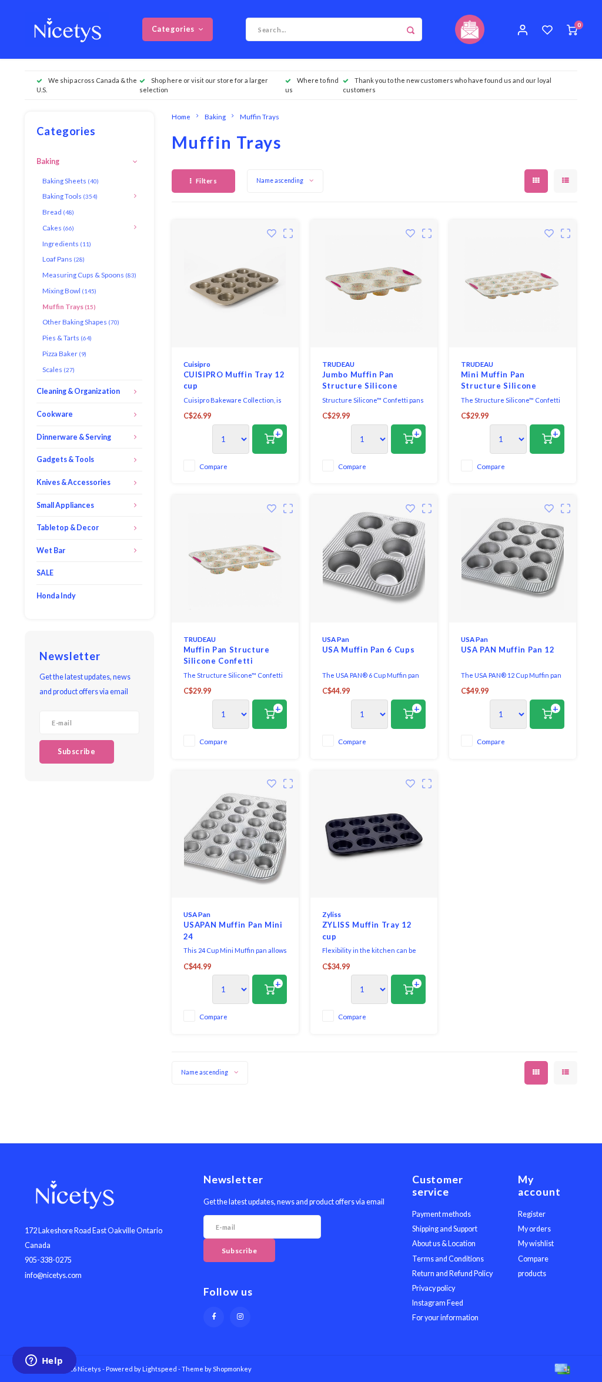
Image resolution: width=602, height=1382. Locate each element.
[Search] (410, 29)
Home (181, 116)
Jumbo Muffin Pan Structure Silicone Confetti (360, 381)
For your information (445, 1317)
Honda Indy (56, 595)
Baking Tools (70, 196)
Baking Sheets (70, 180)
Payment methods (441, 1214)
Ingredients (66, 243)
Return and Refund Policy (452, 1273)
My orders (534, 1228)
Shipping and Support (444, 1228)
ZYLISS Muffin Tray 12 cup (367, 930)
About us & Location (444, 1243)
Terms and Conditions (448, 1258)
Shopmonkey (232, 1369)
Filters (207, 181)
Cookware (54, 414)
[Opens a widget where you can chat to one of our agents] (44, 1361)
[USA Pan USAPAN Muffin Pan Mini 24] (235, 834)
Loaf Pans (63, 259)
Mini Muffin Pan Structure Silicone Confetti (499, 381)
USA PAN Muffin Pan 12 (508, 649)
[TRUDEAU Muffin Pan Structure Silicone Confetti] (235, 559)
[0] (572, 29)
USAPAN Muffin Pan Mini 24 (233, 930)
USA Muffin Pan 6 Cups (368, 649)
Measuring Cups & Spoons (89, 274)
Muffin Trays (69, 306)
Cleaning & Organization (78, 391)
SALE (44, 572)
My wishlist (536, 1243)
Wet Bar (50, 550)
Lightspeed (159, 1369)
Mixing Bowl (69, 290)
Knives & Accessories (73, 482)
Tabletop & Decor (67, 527)
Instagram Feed (437, 1303)
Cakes (58, 227)
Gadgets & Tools (65, 459)
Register (532, 1214)
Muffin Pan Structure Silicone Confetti (226, 655)
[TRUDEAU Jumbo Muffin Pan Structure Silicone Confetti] (374, 283)
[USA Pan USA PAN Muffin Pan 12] (513, 559)
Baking (47, 161)
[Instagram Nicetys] (240, 1317)
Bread (58, 212)
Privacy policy (433, 1288)
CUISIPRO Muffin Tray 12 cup (234, 380)
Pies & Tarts (67, 337)
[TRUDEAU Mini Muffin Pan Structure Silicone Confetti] (513, 283)
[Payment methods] (561, 1368)
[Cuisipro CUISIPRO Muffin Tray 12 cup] (235, 283)
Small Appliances (65, 505)
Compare (213, 466)
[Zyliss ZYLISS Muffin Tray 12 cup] (374, 834)
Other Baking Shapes (80, 321)
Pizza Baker (64, 353)
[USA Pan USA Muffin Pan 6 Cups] (374, 559)
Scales (58, 369)
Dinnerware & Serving (73, 437)
